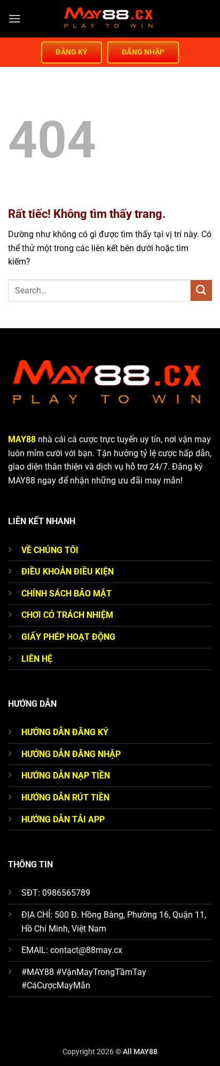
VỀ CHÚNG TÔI (49, 550)
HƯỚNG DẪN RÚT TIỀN (65, 797)
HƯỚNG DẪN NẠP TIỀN (65, 775)
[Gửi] (201, 290)
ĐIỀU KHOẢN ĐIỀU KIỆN (67, 571)
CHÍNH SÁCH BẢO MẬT (66, 593)
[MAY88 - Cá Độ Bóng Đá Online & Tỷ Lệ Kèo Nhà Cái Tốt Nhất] (110, 18)
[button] (14, 18)
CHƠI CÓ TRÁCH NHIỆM (67, 615)
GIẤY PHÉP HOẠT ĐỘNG (68, 637)
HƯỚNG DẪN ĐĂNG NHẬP (71, 754)
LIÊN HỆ (36, 659)
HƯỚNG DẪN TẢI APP (63, 819)
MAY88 (22, 439)
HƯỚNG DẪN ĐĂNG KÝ (64, 732)
